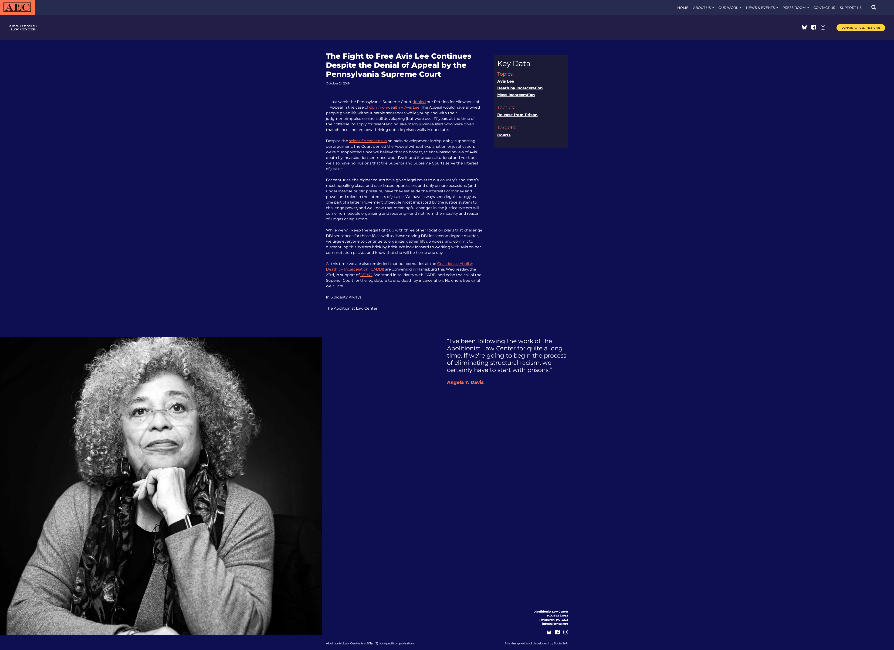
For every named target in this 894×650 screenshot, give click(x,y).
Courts (504, 135)
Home (682, 8)
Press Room (794, 8)
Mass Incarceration (516, 95)
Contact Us (824, 8)
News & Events (760, 8)
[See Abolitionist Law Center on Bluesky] (804, 28)
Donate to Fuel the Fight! (861, 27)
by (536, 643)
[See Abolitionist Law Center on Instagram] (823, 28)
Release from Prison (517, 115)
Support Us (851, 8)
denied (419, 102)
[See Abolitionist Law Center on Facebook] (813, 28)
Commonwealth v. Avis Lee (394, 107)
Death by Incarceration (520, 88)
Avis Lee (505, 81)
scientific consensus (368, 141)
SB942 (366, 275)
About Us (702, 8)
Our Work (728, 8)
